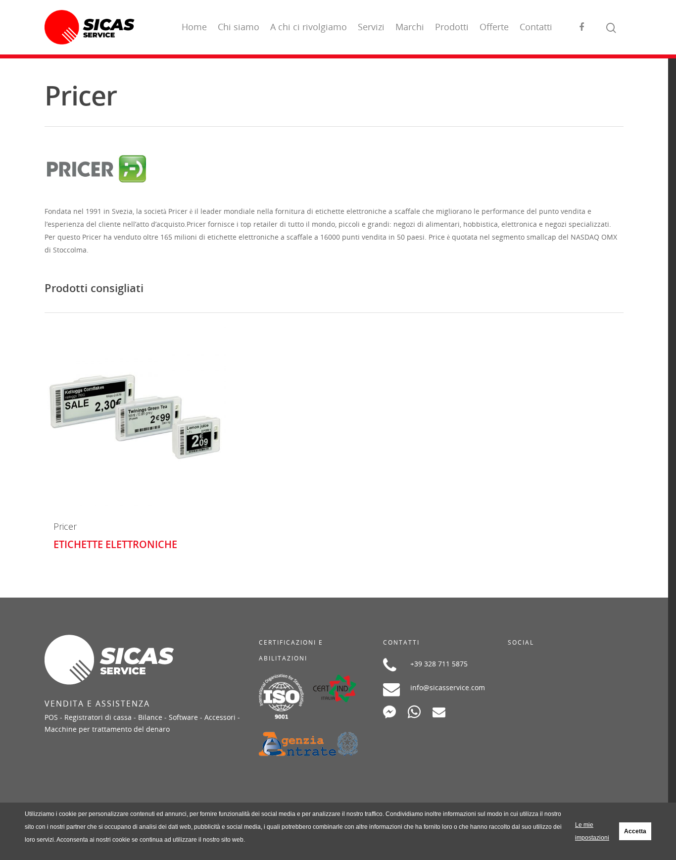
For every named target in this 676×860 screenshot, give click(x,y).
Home (194, 27)
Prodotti (452, 27)
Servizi (371, 27)
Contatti (536, 27)
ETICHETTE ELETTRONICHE (115, 544)
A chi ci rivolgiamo (308, 27)
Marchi (409, 27)
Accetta (635, 831)
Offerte (494, 27)
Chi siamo (238, 27)
